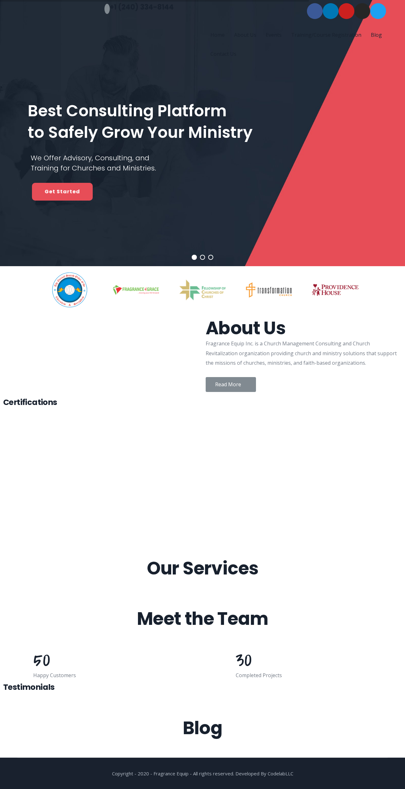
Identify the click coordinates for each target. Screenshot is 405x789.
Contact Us (223, 53)
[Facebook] (315, 11)
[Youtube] (346, 11)
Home (217, 34)
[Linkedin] (331, 11)
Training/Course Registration (326, 34)
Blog (376, 34)
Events (274, 34)
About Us (245, 34)
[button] (231, 384)
